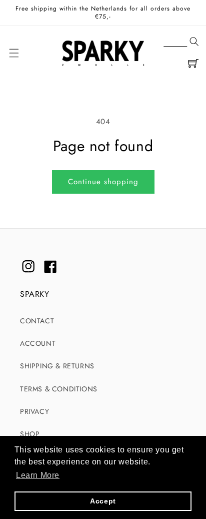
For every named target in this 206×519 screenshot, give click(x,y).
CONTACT (37, 321)
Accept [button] (103, 501)
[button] (181, 42)
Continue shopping (103, 181)
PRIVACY (34, 411)
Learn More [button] (38, 475)
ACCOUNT (38, 343)
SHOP (30, 434)
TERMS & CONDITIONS (59, 389)
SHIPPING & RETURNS (57, 366)
